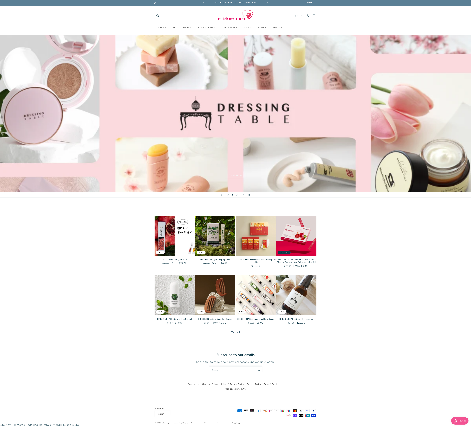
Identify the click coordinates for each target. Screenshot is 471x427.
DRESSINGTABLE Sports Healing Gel (174, 319)
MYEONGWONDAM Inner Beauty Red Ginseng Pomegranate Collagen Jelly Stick (296, 260)
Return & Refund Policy (232, 384)
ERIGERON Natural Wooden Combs (215, 319)
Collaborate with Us (235, 389)
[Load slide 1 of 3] (228, 195)
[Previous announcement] (203, 3)
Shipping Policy (210, 384)
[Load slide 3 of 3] (237, 195)
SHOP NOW (235, 113)
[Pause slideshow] (249, 194)
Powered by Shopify (181, 423)
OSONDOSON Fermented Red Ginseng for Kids (256, 260)
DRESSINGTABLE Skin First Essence (296, 319)
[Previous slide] (221, 194)
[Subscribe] (258, 370)
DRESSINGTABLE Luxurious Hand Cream (256, 319)
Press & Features (272, 384)
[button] (158, 15)
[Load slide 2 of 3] (232, 195)
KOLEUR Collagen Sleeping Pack (215, 259)
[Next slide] (243, 194)
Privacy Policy (254, 384)
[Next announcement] (267, 3)
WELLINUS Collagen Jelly (175, 259)
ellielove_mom (167, 423)
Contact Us (193, 384)
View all (235, 331)
